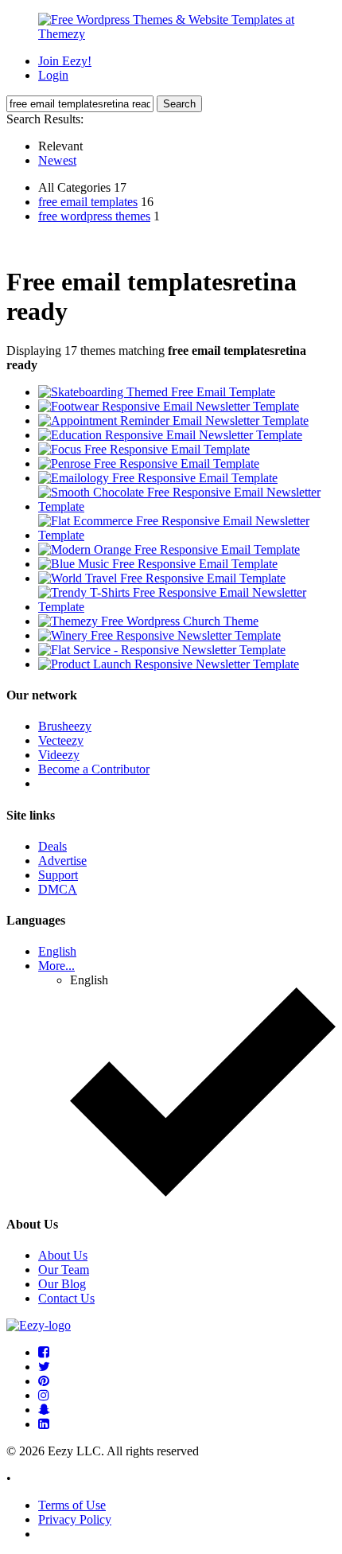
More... (56, 965)
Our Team (63, 1269)
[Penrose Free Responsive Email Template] (148, 463)
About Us (62, 1255)
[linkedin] (43, 1424)
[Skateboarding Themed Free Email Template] (156, 392)
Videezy (59, 754)
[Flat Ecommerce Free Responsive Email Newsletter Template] (187, 535)
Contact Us (66, 1298)
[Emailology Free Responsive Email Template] (158, 478)
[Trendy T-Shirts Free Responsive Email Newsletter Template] (187, 606)
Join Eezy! (64, 61)
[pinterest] (43, 1381)
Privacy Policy (74, 1519)
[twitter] (44, 1366)
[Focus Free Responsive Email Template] (144, 449)
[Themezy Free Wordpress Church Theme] (148, 621)
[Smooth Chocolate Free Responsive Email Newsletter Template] (187, 506)
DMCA (57, 889)
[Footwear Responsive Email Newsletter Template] (168, 406)
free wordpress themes (94, 216)
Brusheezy (64, 726)
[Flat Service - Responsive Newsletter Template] (162, 649)
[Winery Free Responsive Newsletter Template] (159, 635)
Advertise (62, 860)
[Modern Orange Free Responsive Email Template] (169, 549)
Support (58, 875)
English (57, 951)
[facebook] (43, 1352)
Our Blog (62, 1284)
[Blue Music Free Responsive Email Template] (158, 564)
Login (53, 75)
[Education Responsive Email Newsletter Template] (170, 435)
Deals (52, 846)
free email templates (88, 201)
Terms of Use (72, 1505)
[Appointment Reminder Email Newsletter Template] (173, 420)
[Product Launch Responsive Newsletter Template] (168, 664)
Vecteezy (61, 740)
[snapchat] (44, 1409)
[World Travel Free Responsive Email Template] (162, 578)
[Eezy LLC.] (38, 1325)
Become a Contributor (94, 769)
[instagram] (43, 1395)
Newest (57, 160)
